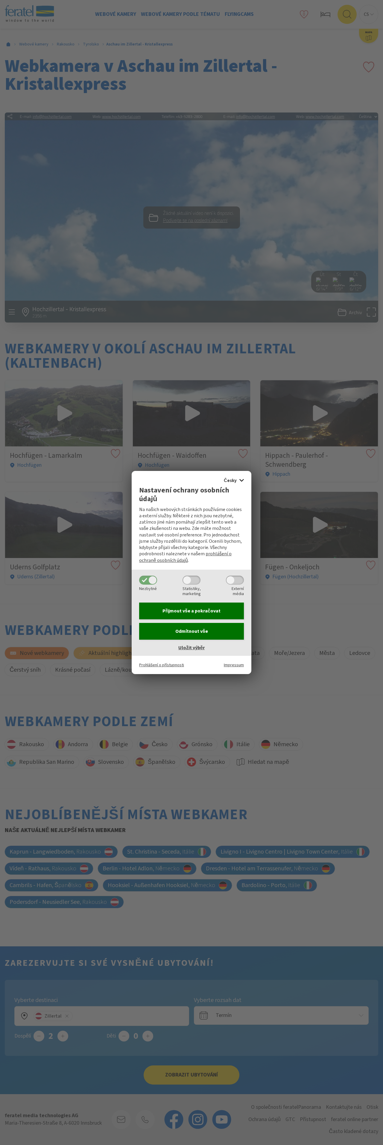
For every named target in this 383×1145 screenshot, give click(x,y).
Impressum (234, 665)
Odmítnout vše (191, 631)
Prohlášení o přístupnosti (161, 665)
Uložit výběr (191, 647)
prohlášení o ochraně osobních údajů (185, 557)
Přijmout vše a (191, 611)
